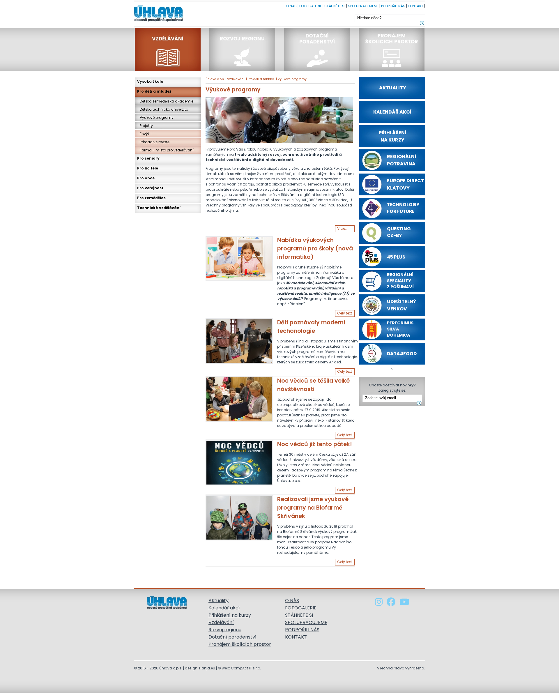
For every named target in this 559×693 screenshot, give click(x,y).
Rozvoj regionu (224, 629)
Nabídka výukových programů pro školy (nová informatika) (315, 248)
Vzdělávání (235, 79)
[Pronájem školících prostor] (391, 69)
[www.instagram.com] (379, 603)
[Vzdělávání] (168, 69)
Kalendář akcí (224, 607)
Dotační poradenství (232, 637)
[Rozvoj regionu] (242, 69)
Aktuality (218, 600)
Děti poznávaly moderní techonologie (311, 327)
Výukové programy (292, 79)
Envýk (143, 133)
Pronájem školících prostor (239, 644)
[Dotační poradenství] (317, 69)
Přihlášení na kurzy (229, 615)
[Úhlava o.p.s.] (158, 20)
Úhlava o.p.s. (215, 79)
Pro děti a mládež (261, 79)
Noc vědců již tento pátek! (314, 444)
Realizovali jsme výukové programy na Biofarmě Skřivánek (313, 507)
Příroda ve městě (153, 141)
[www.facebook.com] (391, 603)
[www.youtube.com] (404, 603)
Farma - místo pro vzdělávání (165, 150)
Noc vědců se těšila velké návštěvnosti (313, 385)
